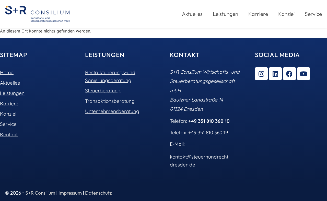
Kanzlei (286, 13)
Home (7, 72)
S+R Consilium (40, 193)
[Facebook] (289, 73)
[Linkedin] (275, 73)
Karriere (258, 13)
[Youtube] (303, 73)
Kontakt (9, 134)
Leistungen (12, 93)
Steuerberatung (103, 90)
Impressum (70, 193)
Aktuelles (10, 83)
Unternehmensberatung (112, 111)
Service (313, 13)
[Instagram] (261, 73)
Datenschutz (98, 193)
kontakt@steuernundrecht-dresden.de (200, 161)
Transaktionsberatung (110, 101)
